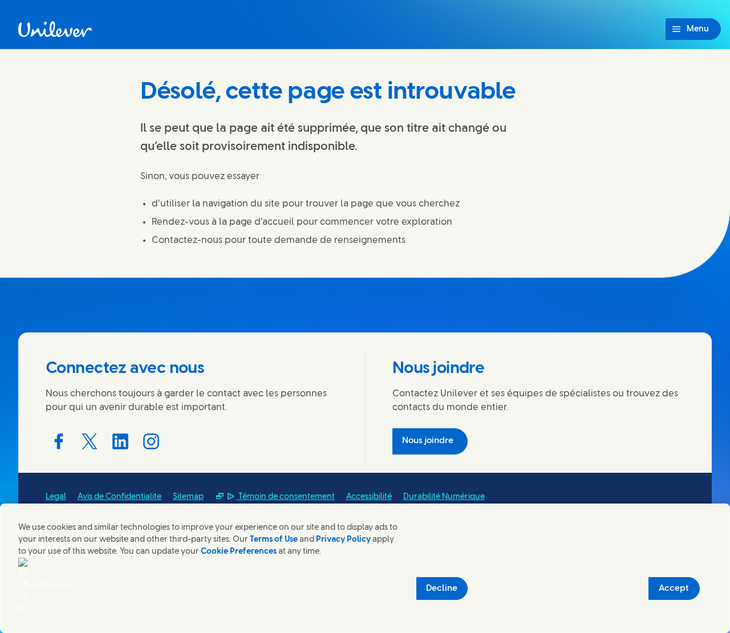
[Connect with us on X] (89, 441)
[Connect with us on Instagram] (151, 441)
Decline (441, 588)
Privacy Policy (343, 539)
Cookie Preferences (239, 551)
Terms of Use (274, 539)
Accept (674, 588)
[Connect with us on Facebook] (58, 441)
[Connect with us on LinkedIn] (120, 441)
